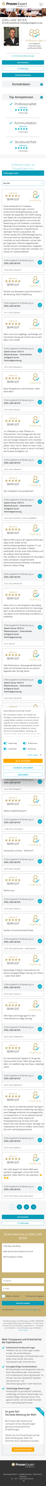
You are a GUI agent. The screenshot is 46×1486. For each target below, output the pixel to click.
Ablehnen (23, 774)
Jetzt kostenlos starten (23, 1449)
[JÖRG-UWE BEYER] (11, 36)
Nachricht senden (23, 1303)
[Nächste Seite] (33, 1207)
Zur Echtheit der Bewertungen (23, 56)
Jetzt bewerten (23, 62)
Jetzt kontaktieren (24, 75)
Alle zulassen (23, 760)
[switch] (25, 743)
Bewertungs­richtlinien (10, 1474)
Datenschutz (37, 1474)
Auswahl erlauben (23, 767)
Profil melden (23, 1330)
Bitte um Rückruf (13, 1296)
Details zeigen (32, 755)
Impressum (23, 1476)
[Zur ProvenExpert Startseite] (14, 5)
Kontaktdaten (21, 84)
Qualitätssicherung (25, 1474)
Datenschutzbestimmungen (26, 1309)
